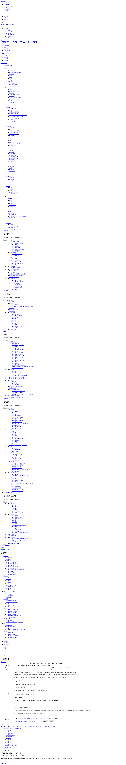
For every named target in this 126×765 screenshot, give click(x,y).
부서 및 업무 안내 (16, 508)
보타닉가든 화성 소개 (14, 143)
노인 (10, 78)
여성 (10, 81)
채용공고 (14, 437)
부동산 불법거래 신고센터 (16, 116)
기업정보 (11, 177)
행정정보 (6, 398)
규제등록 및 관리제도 (17, 455)
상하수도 (11, 169)
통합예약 (6, 7)
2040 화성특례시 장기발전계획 (20, 538)
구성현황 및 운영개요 (17, 315)
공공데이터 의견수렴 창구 (19, 263)
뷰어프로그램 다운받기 (15, 395)
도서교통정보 (12, 155)
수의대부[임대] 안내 (17, 287)
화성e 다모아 (7, 9)
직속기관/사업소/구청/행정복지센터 (13, 728)
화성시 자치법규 (13, 192)
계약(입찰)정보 (13, 472)
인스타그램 (9, 31)
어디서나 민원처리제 (17, 368)
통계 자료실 (15, 451)
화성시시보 (12, 190)
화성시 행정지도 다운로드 (19, 525)
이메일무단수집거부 (15, 726)
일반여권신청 (15, 371)
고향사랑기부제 (16, 425)
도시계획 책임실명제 (14, 267)
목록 (2, 724)
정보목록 (11, 257)
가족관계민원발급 (14, 377)
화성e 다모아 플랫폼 (14, 275)
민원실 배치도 (16, 346)
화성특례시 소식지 (14, 309)
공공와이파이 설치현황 (18, 281)
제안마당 (11, 303)
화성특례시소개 (8, 492)
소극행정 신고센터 (17, 471)
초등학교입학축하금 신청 (15, 97)
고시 (13, 431)
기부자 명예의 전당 (17, 422)
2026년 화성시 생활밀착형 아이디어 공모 (22, 306)
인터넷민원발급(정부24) (15, 378)
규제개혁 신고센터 (17, 458)
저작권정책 (24, 726)
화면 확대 (11, 24)
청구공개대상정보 (17, 247)
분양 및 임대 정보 (13, 113)
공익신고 (11, 380)
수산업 (11, 200)
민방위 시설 (15, 481)
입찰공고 (14, 434)
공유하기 (6, 647)
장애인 (11, 80)
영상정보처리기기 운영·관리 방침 (21, 423)
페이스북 (8, 33)
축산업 (11, 202)
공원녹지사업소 (10, 735)
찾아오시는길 (15, 511)
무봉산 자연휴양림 (14, 226)
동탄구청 (8, 742)
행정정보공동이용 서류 (18, 355)
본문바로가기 (4, 1)
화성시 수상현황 (16, 426)
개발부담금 (12, 119)
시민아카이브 (12, 329)
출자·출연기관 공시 (14, 277)
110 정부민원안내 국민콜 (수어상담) (21, 366)
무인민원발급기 (16, 363)
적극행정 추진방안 (17, 466)
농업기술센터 (12, 205)
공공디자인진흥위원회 (18, 489)
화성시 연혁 (15, 515)
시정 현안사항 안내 (17, 326)
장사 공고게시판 (16, 419)
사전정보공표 (12, 252)
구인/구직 (11, 96)
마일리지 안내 (16, 384)
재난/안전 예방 (13, 214)
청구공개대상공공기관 (18, 249)
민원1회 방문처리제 (17, 351)
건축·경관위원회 (16, 488)
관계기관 (6, 748)
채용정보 (11, 93)
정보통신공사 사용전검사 (18, 391)
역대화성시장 (15, 528)
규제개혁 (11, 452)
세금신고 (11, 127)
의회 (5, 47)
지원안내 (11, 179)
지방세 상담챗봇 (13, 132)
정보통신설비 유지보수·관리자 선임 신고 (22, 394)
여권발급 (11, 369)
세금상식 (11, 129)
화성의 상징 (15, 520)
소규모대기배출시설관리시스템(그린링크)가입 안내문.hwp (33, 718)
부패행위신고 (12, 388)
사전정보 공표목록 (17, 254)
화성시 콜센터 (16, 343)
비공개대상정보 (16, 246)
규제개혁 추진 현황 (17, 454)
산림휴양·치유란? (13, 224)
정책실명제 (12, 266)
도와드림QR (12, 381)
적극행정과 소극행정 (17, 465)
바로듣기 (56, 718)
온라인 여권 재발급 (17, 372)
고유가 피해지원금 (17, 428)
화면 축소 (3, 24)
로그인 (5, 17)
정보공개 (6, 230)
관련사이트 (12, 121)
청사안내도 (15, 509)
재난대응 (11, 213)
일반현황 (11, 514)
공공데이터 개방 (13, 260)
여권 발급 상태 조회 (17, 375)
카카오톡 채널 (10, 34)
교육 (10, 99)
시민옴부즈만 (12, 312)
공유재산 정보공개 (14, 283)
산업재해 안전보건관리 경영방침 (17, 216)
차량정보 (11, 159)
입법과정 (11, 189)
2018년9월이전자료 (17, 255)
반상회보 (14, 414)
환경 (10, 168)
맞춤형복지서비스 (14, 84)
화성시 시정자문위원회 (18, 420)
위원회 (11, 484)
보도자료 (11, 308)
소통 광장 (14, 324)
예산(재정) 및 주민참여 (15, 445)
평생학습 (11, 100)
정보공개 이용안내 (14, 241)
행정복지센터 (9, 744)
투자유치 (11, 180)
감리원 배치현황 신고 (17, 392)
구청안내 (14, 522)
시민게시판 (12, 311)
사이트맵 (6, 58)
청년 (10, 77)
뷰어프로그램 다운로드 (49, 726)
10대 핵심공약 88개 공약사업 (19, 540)
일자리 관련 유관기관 (14, 94)
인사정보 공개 (13, 272)
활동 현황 (14, 328)
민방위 (11, 477)
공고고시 (11, 429)
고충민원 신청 (16, 317)
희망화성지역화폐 (17, 415)
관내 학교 (11, 102)
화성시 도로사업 (13, 158)
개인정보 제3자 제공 (17, 438)
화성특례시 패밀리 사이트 (10, 745)
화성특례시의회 (8, 6)
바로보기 (50, 718)
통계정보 (11, 446)
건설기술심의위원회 (17, 491)
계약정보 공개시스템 (17, 475)
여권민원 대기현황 (17, 374)
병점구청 (8, 741)
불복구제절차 (15, 244)
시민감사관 (12, 321)
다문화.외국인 (13, 83)
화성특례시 (6, 4)
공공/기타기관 (7, 747)
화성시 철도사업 (13, 156)
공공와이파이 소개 (17, 280)
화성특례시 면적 (16, 529)
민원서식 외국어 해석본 (18, 349)
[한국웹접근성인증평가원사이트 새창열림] (6, 763)
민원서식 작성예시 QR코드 (19, 360)
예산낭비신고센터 (14, 386)
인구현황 (14, 448)
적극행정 (11, 461)
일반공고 (14, 432)
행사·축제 (11, 301)
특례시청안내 (12, 503)
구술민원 (14, 361)
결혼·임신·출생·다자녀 (15, 72)
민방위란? (14, 478)
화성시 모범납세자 (14, 134)
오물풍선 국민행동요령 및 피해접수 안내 (22, 483)
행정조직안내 (15, 505)
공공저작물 (15, 264)
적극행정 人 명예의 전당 (18, 463)
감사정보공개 (12, 270)
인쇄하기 (6, 655)
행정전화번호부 (38, 726)
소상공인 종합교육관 (17, 417)
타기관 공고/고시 (16, 442)
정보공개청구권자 (17, 251)
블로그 (8, 30)
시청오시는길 (30, 726)
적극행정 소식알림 (17, 468)
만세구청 (8, 738)
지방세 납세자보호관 (14, 131)
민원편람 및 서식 (16, 358)
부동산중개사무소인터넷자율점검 (18, 115)
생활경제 (11, 135)
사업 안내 (14, 383)
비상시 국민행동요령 (17, 480)
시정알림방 (15, 411)
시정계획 (14, 542)
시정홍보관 (12, 537)
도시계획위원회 (16, 486)
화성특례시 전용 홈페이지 (19, 532)
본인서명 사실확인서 (17, 357)
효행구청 (8, 739)
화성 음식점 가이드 (14, 543)
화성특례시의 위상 (17, 517)
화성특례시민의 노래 (17, 519)
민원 (5, 331)
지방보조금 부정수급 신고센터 (17, 397)
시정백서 (11, 534)
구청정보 (6, 10)
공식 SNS (6, 28)
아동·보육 (11, 74)
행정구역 (14, 523)
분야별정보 (8, 65)
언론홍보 (14, 320)
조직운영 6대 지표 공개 (18, 531)
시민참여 (6, 290)
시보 (13, 443)
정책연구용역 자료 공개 (15, 269)
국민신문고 (15, 345)
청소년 (11, 75)
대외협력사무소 (10, 736)
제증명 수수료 (16, 348)
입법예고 (11, 187)
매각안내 (14, 289)
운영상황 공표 (16, 318)
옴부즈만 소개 (16, 314)
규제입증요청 (15, 460)
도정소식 (14, 412)
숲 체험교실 (12, 227)
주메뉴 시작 (4, 63)
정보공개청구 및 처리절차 (19, 243)
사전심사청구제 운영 (17, 352)
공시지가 (11, 110)
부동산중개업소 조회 (14, 118)
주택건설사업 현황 (14, 112)
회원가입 (6, 19)
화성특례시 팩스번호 (17, 512)
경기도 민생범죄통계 (14, 274)
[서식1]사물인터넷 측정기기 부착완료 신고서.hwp (30, 721)
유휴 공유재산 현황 (17, 286)
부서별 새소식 (16, 506)
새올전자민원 (15, 365)
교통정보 (11, 152)
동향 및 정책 (12, 108)
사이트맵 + (3, 662)
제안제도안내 (15, 305)
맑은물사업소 (9, 733)
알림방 (14, 457)
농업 (10, 203)
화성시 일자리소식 (14, 91)
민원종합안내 (12, 342)
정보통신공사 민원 (14, 389)
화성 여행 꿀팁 (13, 535)
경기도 (8, 750)
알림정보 (11, 409)
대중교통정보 (12, 153)
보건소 (8, 731)
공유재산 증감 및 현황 (18, 284)
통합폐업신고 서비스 (17, 354)
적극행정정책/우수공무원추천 (20, 469)
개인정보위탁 (15, 440)
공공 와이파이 (13, 278)
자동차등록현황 (16, 449)
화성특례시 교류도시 (17, 526)
